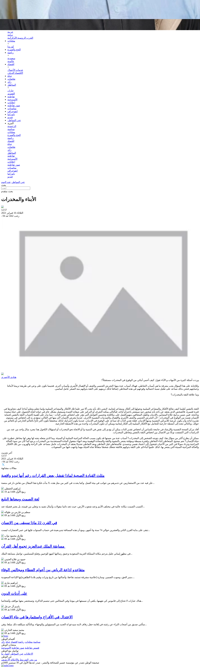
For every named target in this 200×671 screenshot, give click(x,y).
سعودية (11, 58)
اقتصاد (11, 64)
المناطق (12, 85)
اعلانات (11, 102)
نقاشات (11, 79)
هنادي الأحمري (8, 377)
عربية (10, 32)
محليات (11, 40)
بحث (3, 185)
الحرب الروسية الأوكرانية (20, 38)
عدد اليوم (6, 182)
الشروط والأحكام (19, 659)
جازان (11, 90)
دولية (10, 35)
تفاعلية (11, 96)
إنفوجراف (13, 111)
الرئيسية (12, 126)
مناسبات (12, 108)
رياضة (11, 52)
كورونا (11, 46)
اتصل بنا (5, 653)
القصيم (11, 93)
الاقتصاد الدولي (15, 73)
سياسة (11, 129)
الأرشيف (5, 659)
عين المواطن (14, 120)
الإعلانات (28, 653)
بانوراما (11, 114)
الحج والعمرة (14, 49)
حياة (10, 76)
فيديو (10, 117)
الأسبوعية (12, 99)
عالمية (11, 61)
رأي (9, 82)
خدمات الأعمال (15, 70)
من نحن (33, 659)
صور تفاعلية (14, 105)
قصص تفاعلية (32, 647)
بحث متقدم (7, 191)
